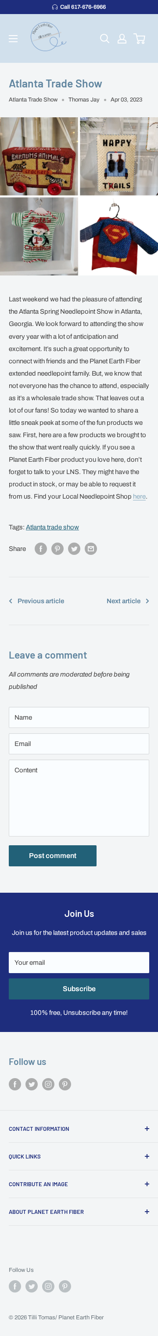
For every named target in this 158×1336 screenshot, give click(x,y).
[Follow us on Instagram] (48, 1084)
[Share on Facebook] (41, 548)
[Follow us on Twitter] (31, 1084)
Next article (123, 601)
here (139, 496)
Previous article (41, 601)
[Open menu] (13, 38)
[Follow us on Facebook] (15, 1084)
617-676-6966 (83, 7)
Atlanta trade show (52, 527)
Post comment (52, 855)
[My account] (122, 38)
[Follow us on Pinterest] (65, 1084)
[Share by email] (91, 548)
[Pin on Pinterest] (57, 548)
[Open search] (105, 38)
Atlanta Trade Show (33, 100)
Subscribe (79, 988)
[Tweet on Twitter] (74, 548)
